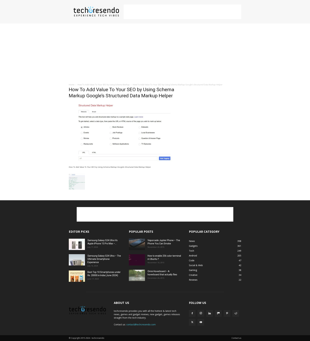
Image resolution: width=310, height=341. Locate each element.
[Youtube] (201, 322)
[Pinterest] (227, 313)
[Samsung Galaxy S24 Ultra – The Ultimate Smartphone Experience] (77, 259)
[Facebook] (192, 313)
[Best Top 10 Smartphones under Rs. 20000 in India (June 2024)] (77, 276)
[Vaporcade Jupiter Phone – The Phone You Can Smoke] (137, 244)
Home (71, 84)
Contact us (236, 338)
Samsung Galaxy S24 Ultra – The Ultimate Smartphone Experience (104, 259)
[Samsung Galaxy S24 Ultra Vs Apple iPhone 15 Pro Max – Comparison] (77, 244)
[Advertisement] (182, 12)
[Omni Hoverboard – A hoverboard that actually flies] (137, 275)
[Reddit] (235, 313)
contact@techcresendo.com (141, 324)
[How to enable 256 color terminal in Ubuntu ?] (137, 259)
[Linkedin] (209, 313)
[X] (192, 322)
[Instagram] (201, 313)
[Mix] (218, 313)
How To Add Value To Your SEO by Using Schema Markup (104, 84)
